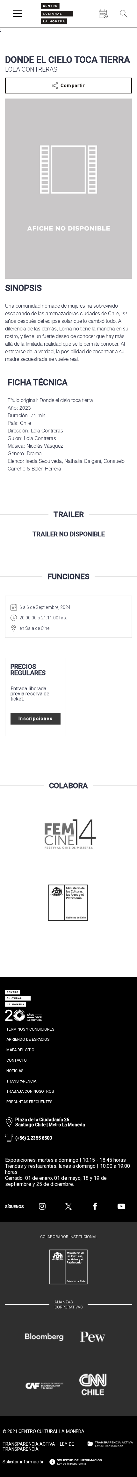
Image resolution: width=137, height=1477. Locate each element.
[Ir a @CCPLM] (42, 1206)
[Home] (57, 14)
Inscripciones (35, 718)
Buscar (124, 28)
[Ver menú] (17, 13)
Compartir (73, 85)
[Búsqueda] (123, 13)
